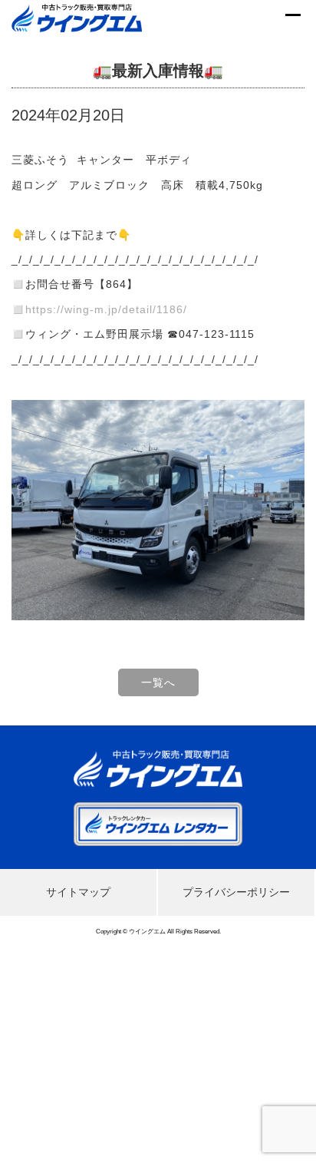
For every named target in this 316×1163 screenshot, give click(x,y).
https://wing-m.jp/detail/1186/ (106, 309)
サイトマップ (78, 892)
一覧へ (158, 682)
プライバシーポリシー (236, 892)
